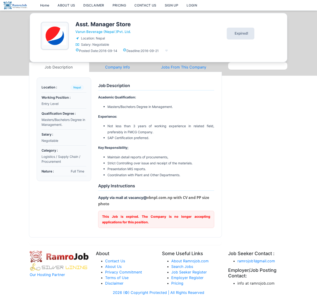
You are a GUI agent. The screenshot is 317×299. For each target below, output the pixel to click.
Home (44, 5)
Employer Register (187, 277)
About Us (113, 266)
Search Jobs (182, 266)
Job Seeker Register (189, 272)
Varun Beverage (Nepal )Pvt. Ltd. (103, 31)
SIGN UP (171, 5)
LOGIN (192, 5)
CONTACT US (145, 5)
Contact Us (115, 261)
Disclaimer (114, 283)
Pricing (177, 283)
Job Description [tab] (59, 67)
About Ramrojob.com (190, 261)
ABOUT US (66, 5)
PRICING (119, 5)
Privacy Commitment (123, 272)
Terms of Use (117, 277)
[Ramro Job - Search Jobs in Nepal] (16, 5)
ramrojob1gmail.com (256, 261)
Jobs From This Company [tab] (183, 67)
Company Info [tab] (117, 67)
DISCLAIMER (93, 5)
